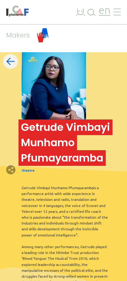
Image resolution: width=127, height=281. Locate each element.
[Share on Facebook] (21, 169)
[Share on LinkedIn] (32, 169)
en (104, 11)
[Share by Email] (43, 169)
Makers (18, 35)
